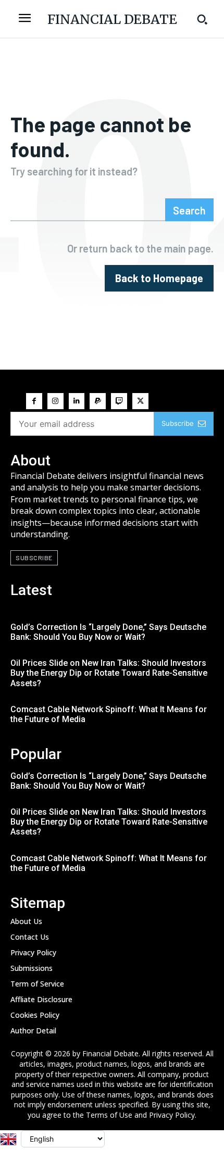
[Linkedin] (77, 401)
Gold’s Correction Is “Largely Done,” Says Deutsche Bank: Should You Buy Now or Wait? (108, 632)
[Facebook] (34, 401)
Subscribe (177, 423)
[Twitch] (119, 401)
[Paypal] (98, 401)
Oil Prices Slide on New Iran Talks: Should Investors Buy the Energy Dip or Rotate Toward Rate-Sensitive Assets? (108, 673)
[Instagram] (55, 401)
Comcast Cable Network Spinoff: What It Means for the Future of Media (108, 714)
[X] (140, 401)
